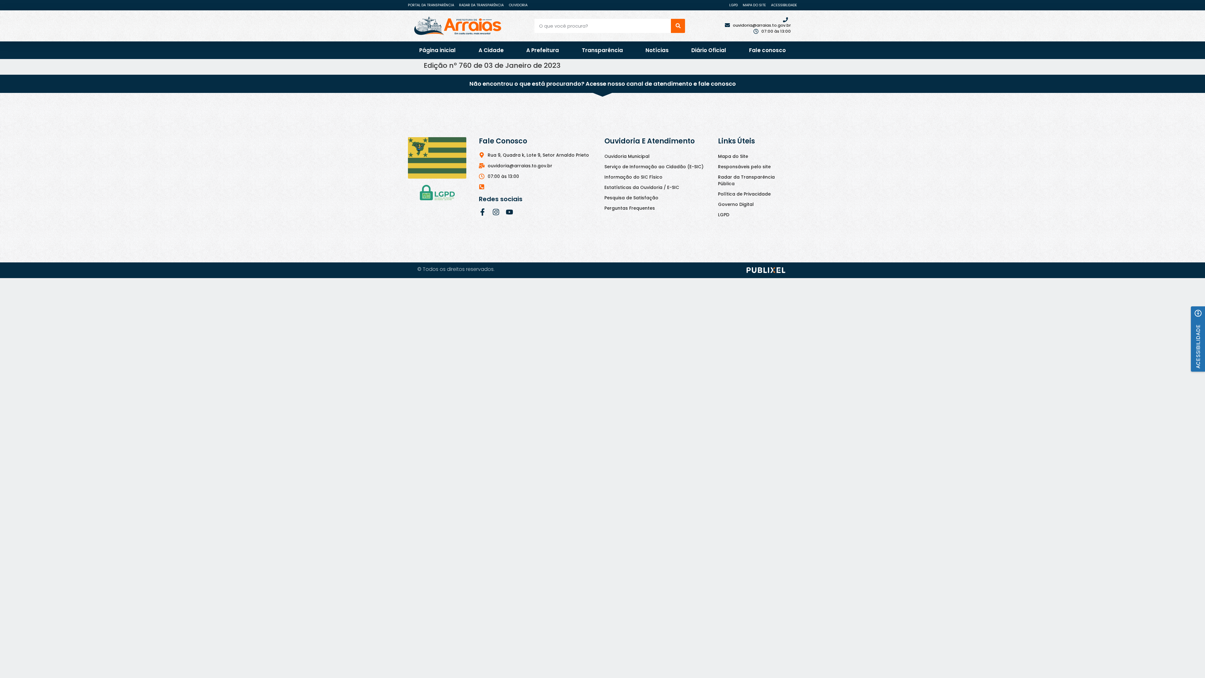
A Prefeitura (542, 50)
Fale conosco (767, 50)
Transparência (602, 50)
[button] (1198, 339)
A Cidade (491, 50)
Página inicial (437, 50)
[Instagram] (496, 212)
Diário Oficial (708, 50)
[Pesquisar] (678, 26)
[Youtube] (509, 212)
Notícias (657, 50)
